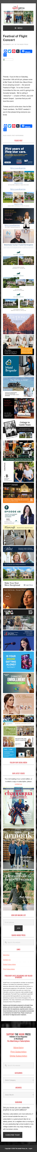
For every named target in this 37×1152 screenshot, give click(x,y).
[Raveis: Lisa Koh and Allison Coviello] (18, 439)
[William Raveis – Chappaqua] (18, 207)
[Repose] (18, 333)
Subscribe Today (12, 1135)
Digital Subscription (9, 964)
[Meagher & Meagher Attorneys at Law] (18, 418)
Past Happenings (17, 135)
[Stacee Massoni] (18, 397)
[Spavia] (18, 608)
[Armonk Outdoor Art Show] (18, 629)
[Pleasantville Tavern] (18, 460)
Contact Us (7, 960)
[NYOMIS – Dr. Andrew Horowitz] (18, 249)
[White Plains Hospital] (18, 164)
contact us (18, 784)
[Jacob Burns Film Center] (18, 502)
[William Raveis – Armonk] (18, 186)
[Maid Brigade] (18, 376)
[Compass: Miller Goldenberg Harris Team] (18, 354)
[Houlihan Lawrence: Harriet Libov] (18, 523)
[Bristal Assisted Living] (18, 566)
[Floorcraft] (18, 544)
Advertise (6, 955)
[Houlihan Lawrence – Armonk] (18, 291)
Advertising (18, 1047)
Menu (20, 28)
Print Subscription (9, 969)
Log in (30, 1148)
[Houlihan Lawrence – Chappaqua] (18, 270)
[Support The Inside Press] (18, 1045)
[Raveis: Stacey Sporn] (18, 228)
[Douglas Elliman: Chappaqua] (18, 587)
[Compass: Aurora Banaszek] (18, 481)
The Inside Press (18, 14)
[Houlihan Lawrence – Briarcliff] (18, 312)
